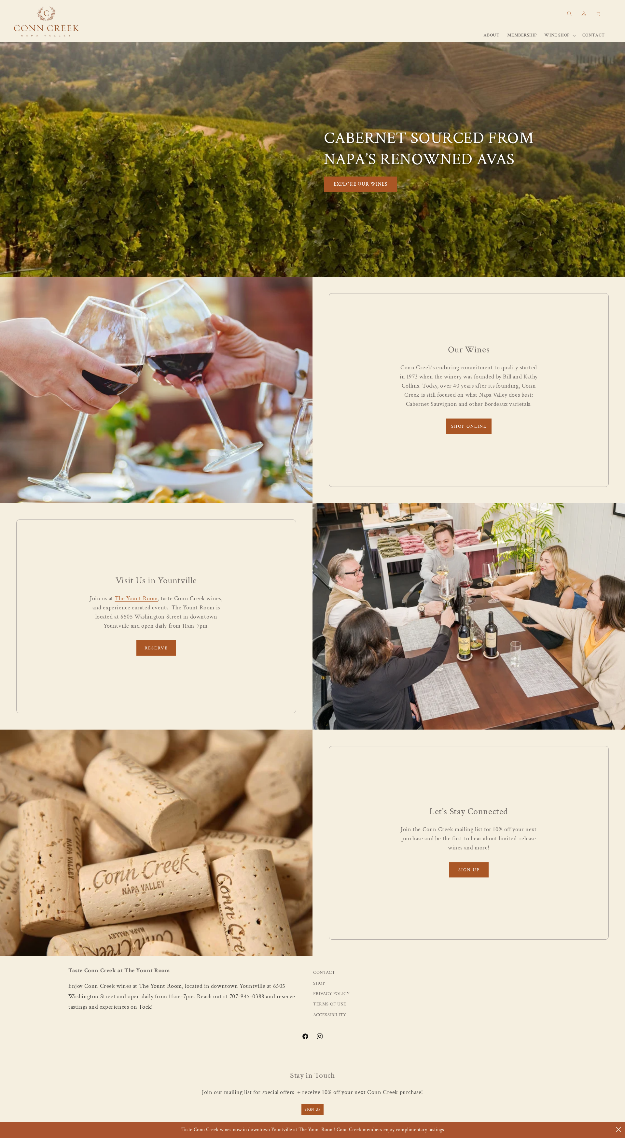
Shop (319, 983)
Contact (324, 972)
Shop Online (469, 426)
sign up (313, 1109)
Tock (145, 1007)
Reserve (156, 648)
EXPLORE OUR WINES (360, 184)
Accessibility (329, 1015)
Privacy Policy (331, 994)
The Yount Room (136, 598)
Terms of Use (329, 1004)
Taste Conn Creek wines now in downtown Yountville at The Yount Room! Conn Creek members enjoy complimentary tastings (312, 1129)
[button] (569, 14)
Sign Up (468, 870)
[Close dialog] (618, 1129)
